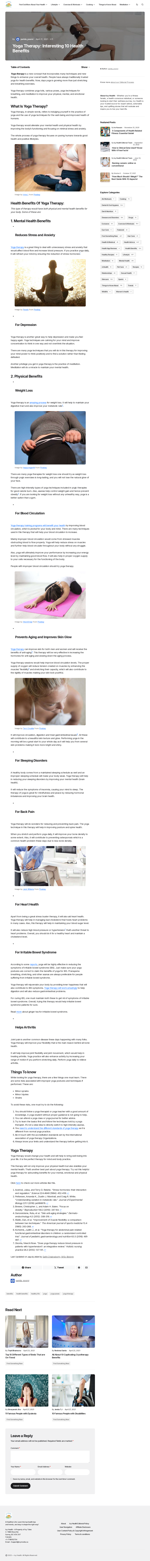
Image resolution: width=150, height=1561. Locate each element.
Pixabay (37, 194)
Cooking (125, 199)
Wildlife (106, 292)
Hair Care (133, 236)
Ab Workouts (108, 199)
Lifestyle (128, 255)
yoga (45, 1294)
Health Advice (131, 242)
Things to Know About (112, 285)
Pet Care (122, 267)
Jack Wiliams (28, 889)
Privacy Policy (65, 1534)
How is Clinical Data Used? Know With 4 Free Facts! (127, 149)
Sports (122, 279)
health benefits (22, 1294)
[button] (137, 4)
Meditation (107, 261)
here (18, 1183)
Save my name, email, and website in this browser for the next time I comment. (44, 1479)
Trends (132, 285)
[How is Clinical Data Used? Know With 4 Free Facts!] (105, 147)
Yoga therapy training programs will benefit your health (38, 525)
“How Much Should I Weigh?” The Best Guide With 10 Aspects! (127, 177)
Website (68, 1467)
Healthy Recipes (109, 255)
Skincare (107, 279)
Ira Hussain (118, 127)
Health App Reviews (110, 248)
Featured (122, 230)
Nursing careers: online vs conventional (124, 164)
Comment (15, 1448)
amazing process (38, 402)
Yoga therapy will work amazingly (60, 988)
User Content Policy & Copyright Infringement (75, 1531)
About (63, 1523)
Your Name (16, 1467)
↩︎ (68, 1193)
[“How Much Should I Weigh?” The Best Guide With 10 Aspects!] (105, 177)
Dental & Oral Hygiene (112, 205)
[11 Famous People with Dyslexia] (26, 1390)
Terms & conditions (82, 1534)
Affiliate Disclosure (83, 1527)
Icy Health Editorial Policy (79, 1523)
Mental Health (126, 261)
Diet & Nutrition (109, 211)
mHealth (106, 267)
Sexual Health (128, 273)
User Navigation (66, 1527)
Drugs (132, 217)
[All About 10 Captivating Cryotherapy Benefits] (73, 1331)
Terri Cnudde (28, 728)
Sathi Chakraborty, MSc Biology (58, 1256)
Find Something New (15, 1363)
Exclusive (107, 224)
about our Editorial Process (122, 82)
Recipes (137, 267)
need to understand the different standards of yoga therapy (49, 1128)
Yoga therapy (17, 247)
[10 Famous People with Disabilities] (73, 1390)
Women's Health (123, 292)
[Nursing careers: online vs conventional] (105, 162)
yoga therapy (68, 1294)
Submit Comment (20, 1486)
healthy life (35, 1294)
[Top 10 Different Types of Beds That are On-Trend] (26, 1331)
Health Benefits (133, 248)
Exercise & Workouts (128, 224)
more (19, 1011)
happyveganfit (29, 467)
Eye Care (106, 230)
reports (33, 964)
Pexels (26, 309)
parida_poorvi (22, 1280)
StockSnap (27, 622)
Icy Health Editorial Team (123, 143)
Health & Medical (110, 242)
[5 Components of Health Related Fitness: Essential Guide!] (105, 131)
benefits (10, 1294)
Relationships (108, 273)
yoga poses (55, 1294)
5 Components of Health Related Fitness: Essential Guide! (127, 132)
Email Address (44, 1467)
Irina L (25, 194)
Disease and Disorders (112, 217)
